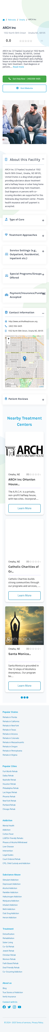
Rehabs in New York (11, 726)
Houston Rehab (9, 784)
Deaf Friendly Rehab (11, 968)
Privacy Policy (37, 1023)
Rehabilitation (8, 938)
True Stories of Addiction (13, 993)
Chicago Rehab (9, 809)
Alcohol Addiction (10, 888)
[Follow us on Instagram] (14, 1007)
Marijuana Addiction (11, 901)
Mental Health (8, 826)
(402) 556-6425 (15, 326)
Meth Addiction (9, 909)
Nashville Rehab (9, 780)
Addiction (7, 820)
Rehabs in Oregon (10, 747)
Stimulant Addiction (11, 880)
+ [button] (8, 338)
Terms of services (23, 1023)
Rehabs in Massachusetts (13, 742)
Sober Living (8, 942)
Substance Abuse (12, 875)
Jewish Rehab (8, 951)
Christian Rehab (9, 955)
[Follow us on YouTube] (19, 1007)
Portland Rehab (9, 805)
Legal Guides (8, 855)
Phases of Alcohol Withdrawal (15, 842)
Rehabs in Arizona (10, 734)
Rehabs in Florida (10, 717)
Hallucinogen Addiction (12, 897)
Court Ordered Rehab (11, 859)
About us (7, 983)
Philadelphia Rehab (11, 788)
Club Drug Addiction (11, 913)
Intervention (8, 851)
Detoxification (8, 934)
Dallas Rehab (8, 776)
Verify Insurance (9, 997)
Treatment (8, 929)
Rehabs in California (11, 721)
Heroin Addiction (9, 918)
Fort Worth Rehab (10, 771)
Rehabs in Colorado (11, 738)
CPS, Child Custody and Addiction (16, 863)
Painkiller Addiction (10, 892)
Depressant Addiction (12, 884)
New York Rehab (9, 801)
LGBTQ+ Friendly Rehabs (13, 838)
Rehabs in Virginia (10, 755)
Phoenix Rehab (9, 797)
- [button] (9, 342)
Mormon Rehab (9, 959)
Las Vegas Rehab (10, 792)
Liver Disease (8, 847)
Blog (5, 988)
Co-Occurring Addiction (12, 972)
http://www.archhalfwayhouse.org (23, 321)
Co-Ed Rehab (8, 947)
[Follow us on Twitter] (9, 1007)
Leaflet (41, 386)
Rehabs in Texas (9, 730)
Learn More (24, 508)
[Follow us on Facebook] (4, 1007)
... (17, 67)
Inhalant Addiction (10, 905)
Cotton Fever (8, 834)
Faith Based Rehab (10, 963)
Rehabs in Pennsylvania (12, 751)
